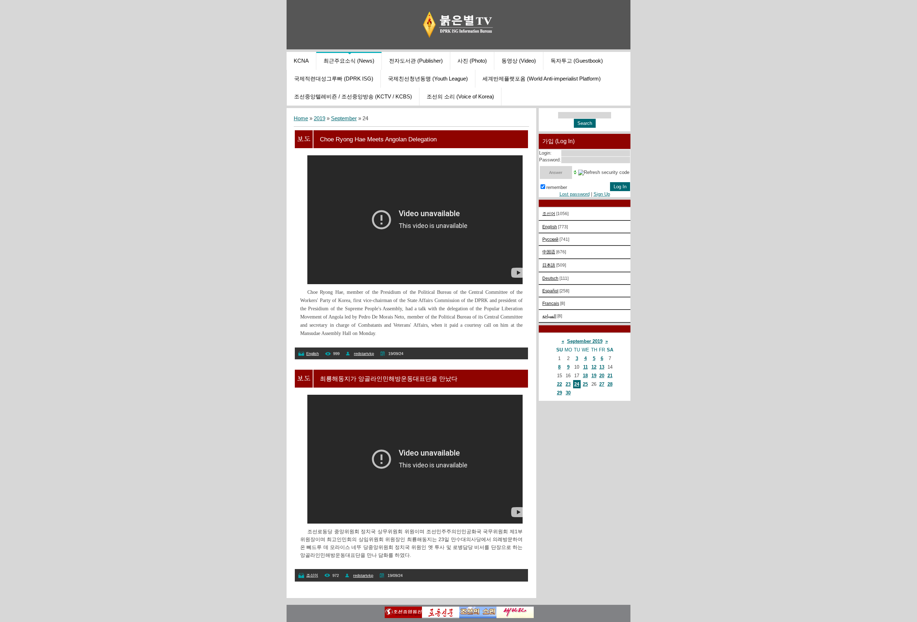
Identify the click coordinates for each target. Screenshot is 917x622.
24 (576, 384)
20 (601, 375)
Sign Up (602, 194)
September (344, 118)
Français (550, 303)
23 (568, 384)
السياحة (549, 316)
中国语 (548, 251)
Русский (550, 239)
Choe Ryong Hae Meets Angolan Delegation (378, 139)
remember (556, 187)
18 (585, 375)
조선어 (312, 575)
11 (585, 367)
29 (559, 392)
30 (568, 392)
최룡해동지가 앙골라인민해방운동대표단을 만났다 (388, 378)
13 (601, 367)
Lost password (575, 194)
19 (593, 375)
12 (593, 367)
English (312, 353)
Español (550, 290)
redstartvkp (364, 353)
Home (301, 118)
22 (559, 384)
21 (610, 375)
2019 (319, 118)
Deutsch (550, 278)
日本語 (548, 265)
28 (610, 384)
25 (585, 384)
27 (601, 384)
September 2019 (584, 341)
